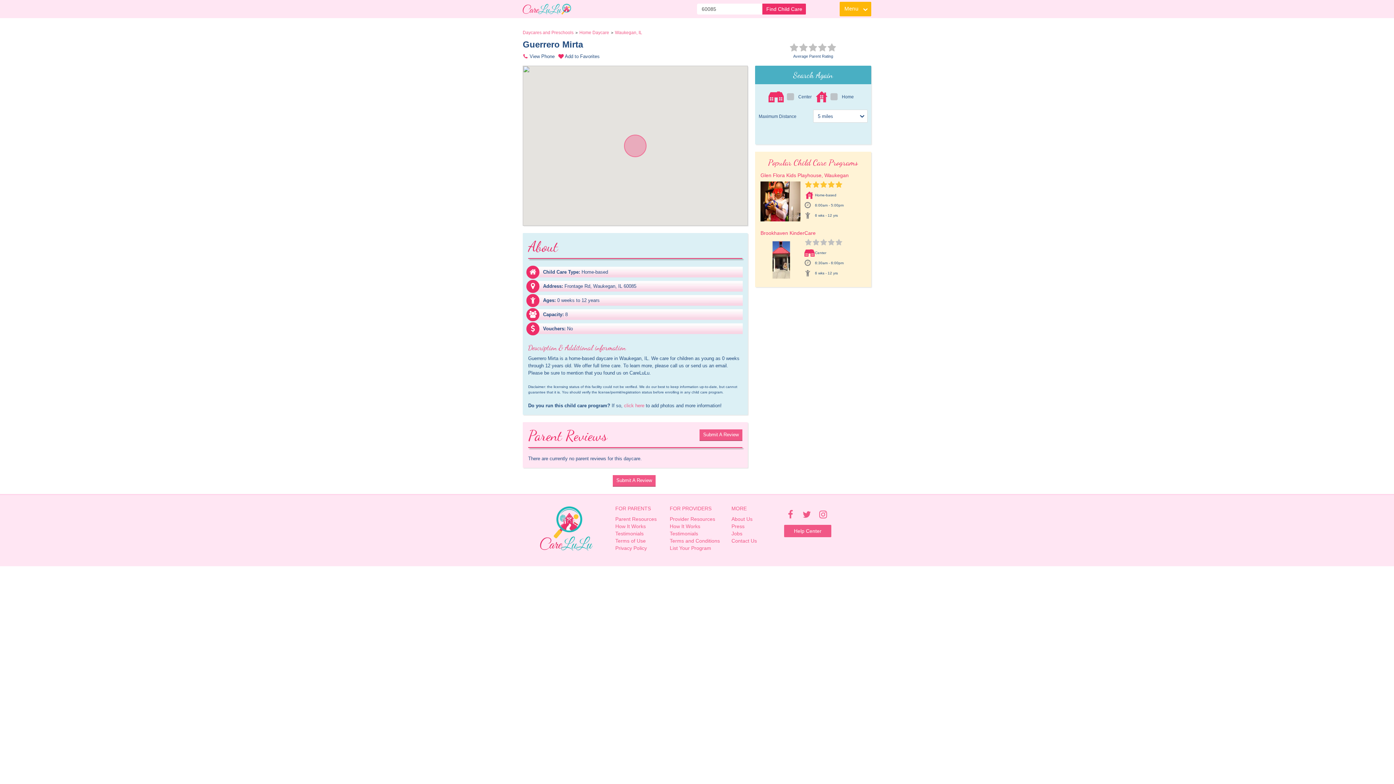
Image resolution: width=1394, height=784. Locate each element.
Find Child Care (784, 9)
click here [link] (634, 405)
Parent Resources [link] (636, 519)
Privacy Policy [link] (631, 548)
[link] (547, 9)
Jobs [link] (736, 533)
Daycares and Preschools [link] (548, 32)
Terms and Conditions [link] (695, 541)
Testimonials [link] (629, 533)
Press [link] (738, 526)
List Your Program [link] (690, 548)
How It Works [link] (630, 526)
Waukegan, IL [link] (628, 32)
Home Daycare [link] (594, 32)
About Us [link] (742, 519)
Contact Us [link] (744, 541)
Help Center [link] (808, 531)
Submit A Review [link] (721, 434)
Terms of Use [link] (630, 541)
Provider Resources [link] (692, 519)
